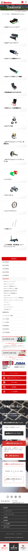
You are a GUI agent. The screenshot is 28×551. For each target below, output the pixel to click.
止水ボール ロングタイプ (11, 42)
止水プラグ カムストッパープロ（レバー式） (13, 300)
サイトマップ (19, 533)
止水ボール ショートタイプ (12, 27)
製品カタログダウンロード (14, 378)
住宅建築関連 (5, 275)
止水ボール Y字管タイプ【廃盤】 (14, 76)
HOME (16, 11)
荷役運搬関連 (5, 325)
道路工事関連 (5, 272)
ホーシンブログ (14, 373)
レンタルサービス (7, 511)
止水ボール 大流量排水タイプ (13, 58)
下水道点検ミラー (7, 309)
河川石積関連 (5, 268)
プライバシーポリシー (10, 533)
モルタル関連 (5, 319)
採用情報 (5, 520)
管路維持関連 (5, 278)
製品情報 (5, 507)
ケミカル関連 (5, 322)
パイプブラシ (8, 179)
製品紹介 (19, 11)
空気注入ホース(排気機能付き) (13, 108)
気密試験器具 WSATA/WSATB (13, 92)
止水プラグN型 (9, 126)
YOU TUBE (14, 382)
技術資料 (14, 387)
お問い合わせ (6, 527)
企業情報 (5, 517)
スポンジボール (9, 195)
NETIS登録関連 (6, 332)
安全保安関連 (5, 329)
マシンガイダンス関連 (7, 315)
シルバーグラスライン (11, 211)
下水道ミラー (8, 229)
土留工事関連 (5, 262)
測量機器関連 (5, 312)
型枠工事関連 (5, 265)
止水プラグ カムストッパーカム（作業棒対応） (14, 297)
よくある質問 (14, 391)
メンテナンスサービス (8, 514)
